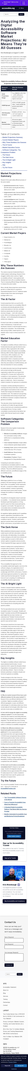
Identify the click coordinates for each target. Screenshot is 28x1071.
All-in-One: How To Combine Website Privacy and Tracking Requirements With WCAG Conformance (13, 1031)
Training (5, 999)
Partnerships (6, 1002)
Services (5, 996)
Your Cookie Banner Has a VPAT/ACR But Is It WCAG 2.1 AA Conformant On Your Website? (13, 1016)
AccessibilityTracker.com (8, 788)
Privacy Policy (12, 1062)
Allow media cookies (14, 836)
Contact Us (9, 965)
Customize (14, 1069)
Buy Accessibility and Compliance (15, 901)
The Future (6, 155)
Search (21, 14)
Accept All (20, 1065)
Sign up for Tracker (10, 858)
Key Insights (6, 162)
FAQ (3, 165)
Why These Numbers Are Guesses (14, 142)
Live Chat (23, 3)
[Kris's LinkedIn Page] (19, 884)
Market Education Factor (11, 147)
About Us (5, 990)
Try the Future (7, 167)
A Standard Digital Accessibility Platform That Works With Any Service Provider (15, 809)
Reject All (7, 1065)
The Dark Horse (7, 157)
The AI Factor (7, 145)
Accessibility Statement (9, 987)
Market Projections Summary (12, 137)
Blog (4, 993)
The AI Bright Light (8, 160)
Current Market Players (10, 140)
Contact (5, 1005)
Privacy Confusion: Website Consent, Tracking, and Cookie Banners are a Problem (13, 1024)
